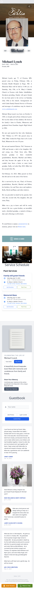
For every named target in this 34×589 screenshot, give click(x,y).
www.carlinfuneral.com (9, 109)
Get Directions (10, 287)
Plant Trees (24, 287)
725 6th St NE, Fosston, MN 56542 (17, 284)
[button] (17, 475)
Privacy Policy (12, 581)
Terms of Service (22, 581)
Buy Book (18, 361)
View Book (9, 361)
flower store (21, 227)
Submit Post (17, 419)
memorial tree (23, 224)
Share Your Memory (11, 389)
